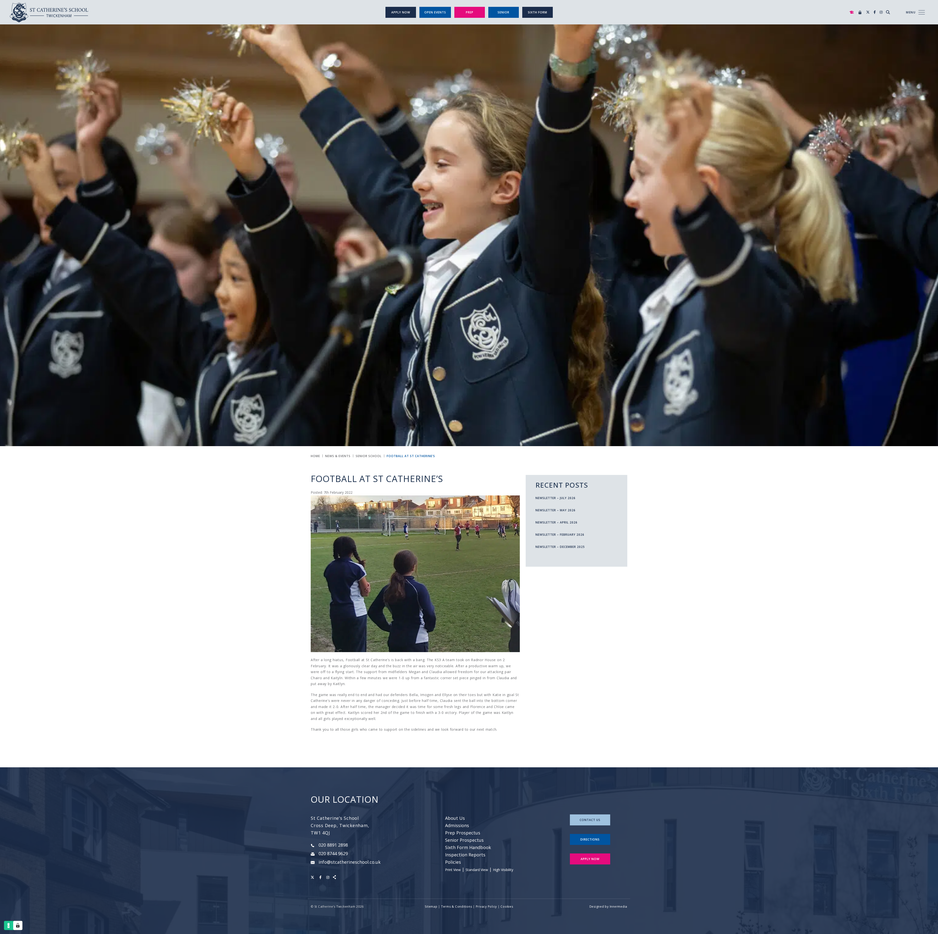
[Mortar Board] (851, 12)
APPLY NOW (590, 859)
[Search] (888, 12)
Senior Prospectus (464, 840)
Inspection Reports (465, 855)
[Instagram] (881, 12)
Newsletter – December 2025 (560, 547)
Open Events (435, 12)
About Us (455, 818)
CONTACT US (590, 820)
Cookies (507, 906)
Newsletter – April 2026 (556, 522)
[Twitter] (868, 12)
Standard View (477, 869)
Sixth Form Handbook (468, 847)
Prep (469, 12)
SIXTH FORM (537, 12)
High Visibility (503, 869)
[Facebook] (875, 12)
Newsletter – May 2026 (555, 510)
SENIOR (503, 12)
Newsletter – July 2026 (555, 498)
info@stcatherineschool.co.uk (350, 862)
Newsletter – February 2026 (559, 535)
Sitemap (431, 906)
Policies (453, 862)
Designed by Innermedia (608, 906)
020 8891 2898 (333, 845)
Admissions (457, 825)
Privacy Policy (486, 906)
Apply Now (400, 12)
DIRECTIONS (590, 839)
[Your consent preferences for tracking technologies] (17, 925)
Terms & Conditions (456, 906)
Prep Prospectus (462, 833)
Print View (453, 869)
